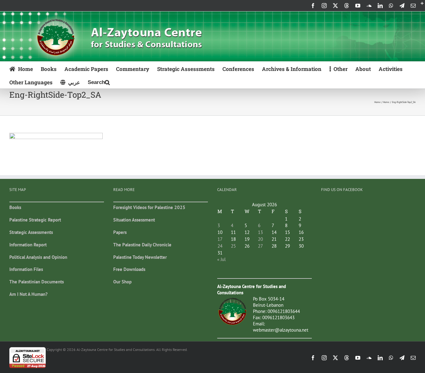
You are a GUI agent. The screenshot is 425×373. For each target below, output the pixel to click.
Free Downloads (129, 269)
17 (219, 239)
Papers (120, 232)
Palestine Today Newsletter (140, 257)
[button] (99, 81)
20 (260, 239)
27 (260, 246)
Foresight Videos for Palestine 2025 (149, 207)
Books (15, 207)
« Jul (221, 259)
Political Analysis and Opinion (38, 257)
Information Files (26, 269)
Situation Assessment (134, 220)
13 (260, 232)
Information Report (28, 245)
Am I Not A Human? (28, 294)
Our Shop (122, 282)
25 (233, 246)
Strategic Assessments (31, 232)
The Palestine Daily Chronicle (142, 245)
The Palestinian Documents (36, 282)
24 (219, 246)
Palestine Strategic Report (35, 220)
